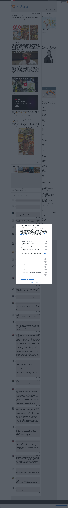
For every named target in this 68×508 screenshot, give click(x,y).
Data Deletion (29, 282)
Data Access (34, 282)
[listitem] (34, 241)
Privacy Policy (39, 282)
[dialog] (34, 254)
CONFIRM (27, 279)
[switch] (45, 243)
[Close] (50, 225)
